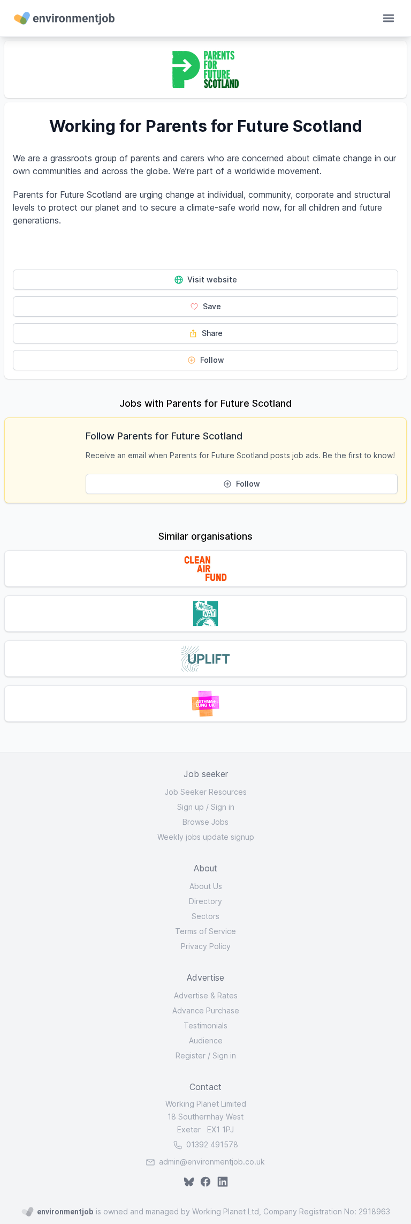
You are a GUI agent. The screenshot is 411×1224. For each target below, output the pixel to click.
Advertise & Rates (206, 995)
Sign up (190, 806)
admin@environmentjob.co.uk (212, 1161)
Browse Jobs (205, 821)
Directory (205, 901)
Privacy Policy (206, 946)
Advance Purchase (205, 1010)
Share (211, 333)
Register (191, 1055)
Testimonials (205, 1025)
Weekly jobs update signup (205, 836)
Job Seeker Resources (206, 791)
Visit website (211, 279)
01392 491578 (211, 1144)
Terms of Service (205, 931)
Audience (206, 1040)
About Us (205, 886)
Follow (211, 359)
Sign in (222, 806)
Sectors (205, 916)
